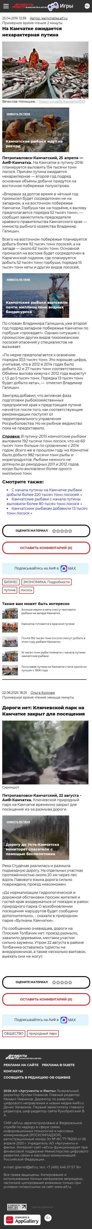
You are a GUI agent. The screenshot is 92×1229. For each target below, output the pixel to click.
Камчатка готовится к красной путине (47, 624)
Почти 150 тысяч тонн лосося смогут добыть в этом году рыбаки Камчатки (53, 639)
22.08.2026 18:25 (14, 693)
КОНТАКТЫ (13, 1071)
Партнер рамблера (42, 1207)
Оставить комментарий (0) (46, 548)
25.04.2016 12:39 (14, 18)
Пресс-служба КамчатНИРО (62, 102)
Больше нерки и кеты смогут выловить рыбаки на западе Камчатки (48, 611)
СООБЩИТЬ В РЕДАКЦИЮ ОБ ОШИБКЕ (37, 1077)
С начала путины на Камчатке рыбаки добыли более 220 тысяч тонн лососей (44, 492)
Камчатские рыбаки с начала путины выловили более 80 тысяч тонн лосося (44, 501)
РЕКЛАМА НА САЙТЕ (21, 1065)
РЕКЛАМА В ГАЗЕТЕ (58, 1065)
